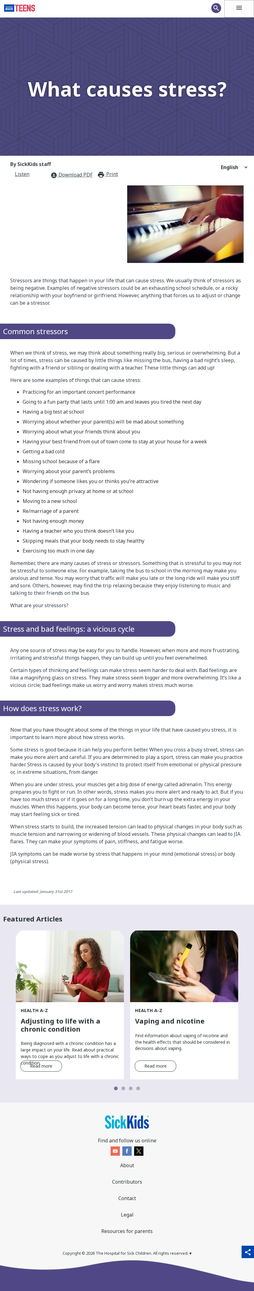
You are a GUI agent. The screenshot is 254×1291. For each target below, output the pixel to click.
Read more (41, 1066)
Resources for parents (127, 1231)
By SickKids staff (30, 164)
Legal (127, 1214)
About (127, 1165)
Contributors (127, 1181)
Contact (127, 1198)
